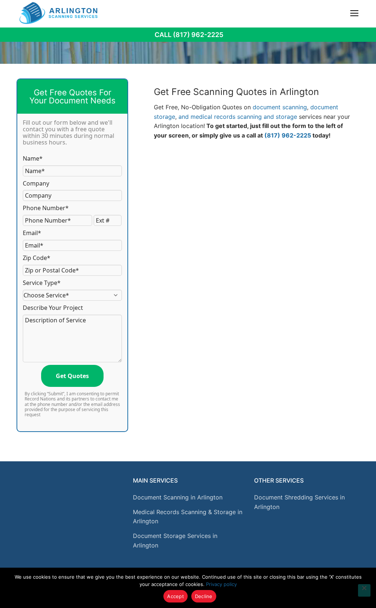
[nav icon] (354, 13)
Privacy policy (221, 584)
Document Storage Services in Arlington (175, 540)
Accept (175, 596)
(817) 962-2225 (287, 135)
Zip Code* (36, 258)
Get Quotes (72, 376)
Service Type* (42, 283)
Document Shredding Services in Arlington (299, 502)
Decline (204, 596)
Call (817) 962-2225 (189, 35)
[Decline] (364, 590)
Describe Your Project (53, 308)
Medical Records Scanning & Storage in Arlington (187, 516)
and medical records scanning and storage (237, 116)
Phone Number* (46, 208)
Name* (33, 158)
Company (36, 183)
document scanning (280, 107)
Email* (32, 233)
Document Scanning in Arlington (178, 497)
